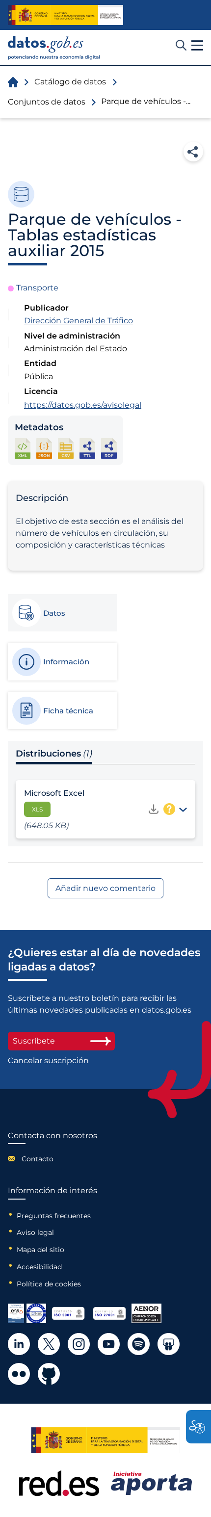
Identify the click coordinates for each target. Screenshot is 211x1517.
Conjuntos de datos (46, 101)
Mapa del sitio (40, 1249)
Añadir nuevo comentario (105, 888)
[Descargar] (153, 809)
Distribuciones (54, 753)
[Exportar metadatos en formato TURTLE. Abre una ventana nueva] (87, 448)
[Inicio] (54, 48)
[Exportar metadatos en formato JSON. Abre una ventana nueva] (44, 448)
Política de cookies (49, 1284)
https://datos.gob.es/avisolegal (82, 405)
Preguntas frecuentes (54, 1215)
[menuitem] (52, 1159)
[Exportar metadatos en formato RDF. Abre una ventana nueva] (109, 448)
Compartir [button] (193, 151)
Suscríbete (34, 1041)
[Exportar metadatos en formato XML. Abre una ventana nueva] (22, 448)
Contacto (37, 1158)
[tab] (62, 612)
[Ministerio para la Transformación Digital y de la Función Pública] (65, 15)
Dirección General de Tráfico (78, 320)
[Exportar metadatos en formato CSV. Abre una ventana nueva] (66, 448)
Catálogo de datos (70, 81)
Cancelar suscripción (48, 1060)
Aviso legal (35, 1232)
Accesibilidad (39, 1266)
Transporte (37, 287)
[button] (197, 45)
